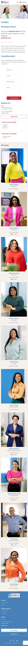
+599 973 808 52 (15, 189)
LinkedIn (5, 126)
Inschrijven (4, 611)
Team (3, 604)
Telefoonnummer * (11, 81)
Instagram (5, 124)
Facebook (5, 127)
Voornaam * (9, 69)
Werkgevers (4, 613)
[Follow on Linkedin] (17, 640)
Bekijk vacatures (14, 634)
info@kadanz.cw (4, 625)
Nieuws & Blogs (14, 630)
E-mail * (8, 75)
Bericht (8, 87)
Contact (5, 137)
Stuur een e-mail (4, 113)
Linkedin (15, 234)
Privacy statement (7, 136)
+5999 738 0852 (8, 111)
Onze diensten (5, 602)
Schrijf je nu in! (6, 38)
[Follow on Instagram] (10, 640)
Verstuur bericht (14, 98)
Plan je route (14, 116)
